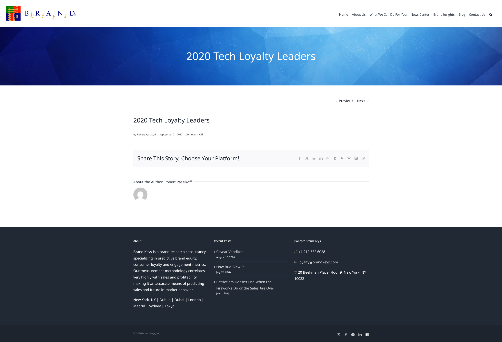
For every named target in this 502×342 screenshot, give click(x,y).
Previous (346, 100)
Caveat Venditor (229, 251)
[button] (490, 14)
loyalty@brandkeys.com (318, 262)
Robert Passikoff (146, 134)
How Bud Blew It (230, 266)
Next (361, 100)
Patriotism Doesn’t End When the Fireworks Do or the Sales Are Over (245, 284)
